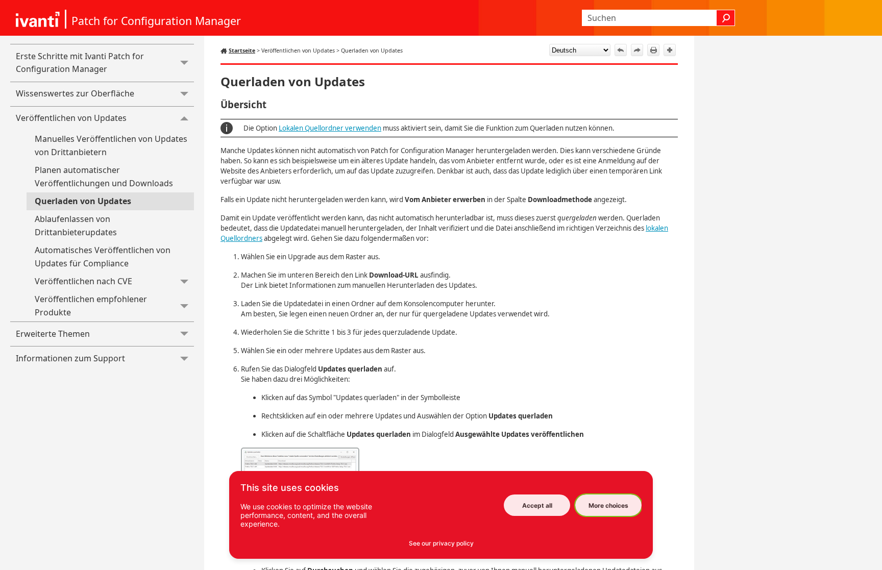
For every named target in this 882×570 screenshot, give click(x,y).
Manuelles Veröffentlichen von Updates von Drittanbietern (111, 145)
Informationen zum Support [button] (70, 358)
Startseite (242, 50)
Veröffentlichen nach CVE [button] (83, 281)
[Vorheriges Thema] (621, 50)
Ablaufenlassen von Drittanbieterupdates (76, 225)
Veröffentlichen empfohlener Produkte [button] (91, 305)
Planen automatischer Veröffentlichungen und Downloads (104, 176)
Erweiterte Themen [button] (53, 333)
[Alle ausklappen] (670, 50)
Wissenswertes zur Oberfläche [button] (75, 93)
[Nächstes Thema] (637, 50)
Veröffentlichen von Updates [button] (71, 117)
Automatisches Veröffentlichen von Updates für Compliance (102, 256)
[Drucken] (653, 50)
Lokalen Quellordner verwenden (330, 128)
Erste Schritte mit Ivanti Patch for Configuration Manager (80, 63)
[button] (726, 18)
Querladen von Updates (83, 201)
